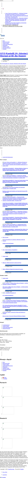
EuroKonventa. (11, 469)
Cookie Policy (5, 474)
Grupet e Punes (8, 246)
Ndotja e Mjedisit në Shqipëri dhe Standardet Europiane (13, 269)
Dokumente (5, 45)
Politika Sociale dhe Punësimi (8, 243)
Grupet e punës (6, 43)
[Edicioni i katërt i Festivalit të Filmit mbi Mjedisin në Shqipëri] (15, 313)
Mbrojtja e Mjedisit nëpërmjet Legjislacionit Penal (12, 262)
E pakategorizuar (8, 258)
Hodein (22, 469)
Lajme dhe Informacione (8, 44)
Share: (1, 147)
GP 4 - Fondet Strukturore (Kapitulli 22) (10, 249)
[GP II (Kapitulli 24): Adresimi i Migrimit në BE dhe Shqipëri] (13, 63)
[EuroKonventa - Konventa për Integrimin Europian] (2, 35)
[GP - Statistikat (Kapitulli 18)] (9, 292)
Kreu (4, 40)
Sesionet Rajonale (6, 328)
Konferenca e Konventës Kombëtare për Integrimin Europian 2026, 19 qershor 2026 (15, 23)
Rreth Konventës (6, 41)
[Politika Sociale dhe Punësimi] (15, 240)
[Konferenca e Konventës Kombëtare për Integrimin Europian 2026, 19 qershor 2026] (15, 188)
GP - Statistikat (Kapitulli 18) (8, 295)
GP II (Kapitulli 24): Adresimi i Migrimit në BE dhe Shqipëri (14, 54)
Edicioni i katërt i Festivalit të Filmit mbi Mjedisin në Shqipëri (14, 316)
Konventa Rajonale (7, 47)
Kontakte (4, 49)
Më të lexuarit (5, 237)
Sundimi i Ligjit (6, 46)
